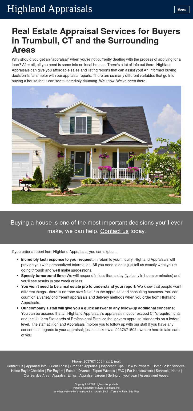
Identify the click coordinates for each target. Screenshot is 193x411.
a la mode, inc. (85, 391)
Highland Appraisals (49, 9)
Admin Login (102, 391)
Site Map (134, 391)
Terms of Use (119, 391)
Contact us (114, 230)
